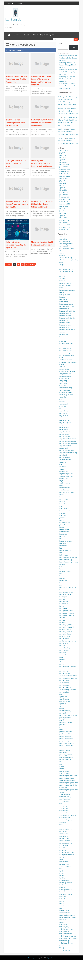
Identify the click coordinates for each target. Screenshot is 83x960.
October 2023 (64, 229)
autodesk (62, 278)
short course (63, 845)
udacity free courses (66, 906)
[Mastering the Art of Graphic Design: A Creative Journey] (43, 229)
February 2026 (64, 164)
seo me (61, 827)
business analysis (65, 313)
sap (60, 764)
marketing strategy (65, 636)
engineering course (66, 474)
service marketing (65, 841)
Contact (19, 3)
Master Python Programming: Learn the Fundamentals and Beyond (41, 163)
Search (60, 44)
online (61, 664)
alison (61, 262)
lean (60, 583)
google (61, 520)
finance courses (64, 499)
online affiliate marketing (67, 666)
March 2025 (63, 190)
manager (62, 620)
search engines (64, 794)
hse (60, 548)
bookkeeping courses (66, 306)
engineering (63, 471)
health (61, 527)
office (61, 662)
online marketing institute (68, 676)
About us (10, 3)
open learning (64, 699)
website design (64, 941)
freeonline (62, 515)
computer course (65, 376)
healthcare (63, 534)
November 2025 (64, 171)
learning (62, 599)
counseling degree (65, 392)
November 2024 (64, 199)
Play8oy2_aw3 (62, 97)
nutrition (62, 659)
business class (64, 320)
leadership (63, 580)
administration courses (67, 248)
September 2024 (65, 204)
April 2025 (62, 188)
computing (63, 381)
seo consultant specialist (67, 815)
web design (63, 924)
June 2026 (62, 155)
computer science (65, 378)
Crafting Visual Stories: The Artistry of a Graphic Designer (16, 163)
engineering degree (66, 478)
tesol (61, 885)
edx (60, 464)
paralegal (62, 713)
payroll (61, 720)
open (61, 694)
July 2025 (62, 181)
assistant (62, 274)
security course (64, 799)
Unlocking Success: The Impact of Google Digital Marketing (67, 65)
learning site (63, 601)
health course (64, 529)
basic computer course (67, 290)
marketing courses (65, 632)
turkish (61, 901)
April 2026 (62, 160)
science (61, 769)
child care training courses (68, 362)
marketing (62, 622)
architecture (63, 267)
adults (61, 253)
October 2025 (64, 174)
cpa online (63, 406)
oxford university (65, 711)
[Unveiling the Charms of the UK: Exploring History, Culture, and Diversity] (43, 188)
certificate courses (65, 350)
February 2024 (64, 220)
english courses (64, 483)
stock (61, 869)
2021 (61, 237)
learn (61, 585)
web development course (68, 936)
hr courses (63, 546)
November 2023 (64, 227)
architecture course (66, 269)
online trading (64, 683)
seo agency (63, 806)
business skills (64, 334)
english (61, 481)
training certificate (65, 889)
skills (61, 859)
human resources (65, 550)
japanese (62, 564)
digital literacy (64, 434)
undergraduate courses (67, 915)
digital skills (63, 455)
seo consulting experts (67, 820)
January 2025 (63, 195)
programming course (66, 741)
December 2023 (64, 225)
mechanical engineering (67, 641)
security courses (64, 801)
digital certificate (65, 432)
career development (66, 343)
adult (61, 251)
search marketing (65, 797)
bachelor (62, 281)
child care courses (65, 360)
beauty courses (64, 295)
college (61, 364)
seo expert (63, 822)
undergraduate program (67, 917)
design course (64, 427)
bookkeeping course (66, 304)
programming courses (66, 743)
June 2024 (62, 211)
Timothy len (62, 129)
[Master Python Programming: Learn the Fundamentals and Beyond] (43, 148)
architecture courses (66, 271)
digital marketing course (67, 439)
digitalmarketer (64, 457)
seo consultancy (64, 813)
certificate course (65, 348)
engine (61, 469)
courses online (64, 404)
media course (64, 643)
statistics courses (65, 866)
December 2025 (64, 169)
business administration (67, 311)
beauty (61, 292)
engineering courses (66, 476)
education (62, 462)
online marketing (65, 673)
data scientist (64, 413)
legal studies (63, 604)
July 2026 (62, 153)
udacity (61, 903)
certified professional (66, 355)
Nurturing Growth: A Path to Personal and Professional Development (42, 123)
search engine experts (66, 778)
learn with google (65, 594)
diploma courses (65, 460)
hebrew (62, 536)
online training (64, 685)
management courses (66, 613)
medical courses (64, 650)
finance (61, 495)
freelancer (62, 513)
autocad (62, 276)
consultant (63, 383)
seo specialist (64, 836)
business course (64, 323)
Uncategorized (64, 910)
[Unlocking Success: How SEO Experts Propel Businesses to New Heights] (17, 188)
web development (65, 934)
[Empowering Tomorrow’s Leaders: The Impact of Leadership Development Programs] (43, 63)
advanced (62, 255)
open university (64, 701)
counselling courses (66, 395)
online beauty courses (66, 669)
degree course (64, 418)
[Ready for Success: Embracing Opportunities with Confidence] (17, 107)
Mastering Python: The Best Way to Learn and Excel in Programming (16, 79)
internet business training (68, 557)
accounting (63, 239)
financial (62, 501)
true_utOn (61, 138)
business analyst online (67, 318)
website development (66, 943)
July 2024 (62, 209)
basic (61, 288)
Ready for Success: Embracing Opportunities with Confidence (15, 123)
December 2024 (64, 197)
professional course (66, 736)
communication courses (67, 371)
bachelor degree (65, 285)
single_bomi (62, 108)
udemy (61, 908)
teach (61, 871)
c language (63, 341)
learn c (61, 590)
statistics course (64, 864)
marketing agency (65, 625)
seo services (63, 834)
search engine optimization (68, 783)
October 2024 (64, 202)
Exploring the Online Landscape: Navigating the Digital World (16, 245)
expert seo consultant (66, 492)
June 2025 (62, 183)
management (63, 608)
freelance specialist (66, 511)
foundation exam (65, 504)
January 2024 (63, 222)
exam (61, 485)
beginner (62, 297)
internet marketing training (68, 562)
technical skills (64, 880)
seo (60, 804)
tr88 (59, 117)
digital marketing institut (67, 441)
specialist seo (64, 862)
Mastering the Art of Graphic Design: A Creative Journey (42, 243)
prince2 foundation (65, 732)
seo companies (64, 808)
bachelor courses (65, 283)
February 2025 (64, 192)
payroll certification (65, 722)
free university (64, 508)
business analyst (65, 316)
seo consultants (64, 817)
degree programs (65, 422)
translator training (65, 894)
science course (64, 771)
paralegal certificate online (68, 715)
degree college (64, 416)
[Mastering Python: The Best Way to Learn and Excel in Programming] (17, 63)
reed (61, 762)
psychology (63, 752)
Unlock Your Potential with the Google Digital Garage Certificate (68, 58)
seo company (63, 810)
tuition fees (63, 899)
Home (11, 50)
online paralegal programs (68, 678)
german (62, 518)
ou (60, 706)
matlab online (64, 639)
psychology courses (66, 757)
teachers (62, 876)
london (61, 606)
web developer (64, 931)
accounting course (65, 241)
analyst (61, 264)
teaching (62, 878)
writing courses (64, 950)
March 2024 (63, 218)
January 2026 (63, 167)
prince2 (62, 729)
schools (61, 766)
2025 (16, 50)
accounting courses (66, 244)
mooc (61, 657)
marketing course (65, 629)
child (61, 357)
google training (64, 522)
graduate (62, 525)
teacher (62, 873)
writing (61, 948)
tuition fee (62, 896)
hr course (62, 543)
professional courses (66, 738)
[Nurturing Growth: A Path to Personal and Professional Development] (43, 107)
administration (64, 246)
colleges (62, 367)
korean (61, 569)
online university (65, 687)
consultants (63, 385)
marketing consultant (66, 627)
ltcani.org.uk (13, 19)
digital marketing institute (68, 443)
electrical (62, 467)
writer (61, 945)
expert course (64, 490)
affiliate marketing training (68, 260)
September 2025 (65, 176)
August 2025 (63, 178)
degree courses (64, 420)
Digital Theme (51, 958)
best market (63, 299)
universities (63, 920)
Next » (32, 264)
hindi (61, 539)
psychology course (65, 755)
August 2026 (63, 150)
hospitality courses (65, 541)
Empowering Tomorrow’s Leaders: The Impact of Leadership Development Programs (41, 80)
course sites (63, 399)
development (63, 429)
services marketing (65, 843)
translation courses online (68, 892)
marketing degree (65, 634)
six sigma (62, 850)
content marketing (65, 388)
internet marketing (65, 560)
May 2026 (62, 157)
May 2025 (62, 185)
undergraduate (64, 913)
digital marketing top (66, 450)
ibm (60, 553)
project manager (65, 750)
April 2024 (62, 215)
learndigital (63, 597)
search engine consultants (68, 776)
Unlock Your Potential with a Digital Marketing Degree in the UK (68, 72)
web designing (64, 927)
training (62, 887)
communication (64, 369)
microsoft (62, 653)
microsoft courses (65, 655)
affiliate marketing (65, 258)
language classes (65, 571)
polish (61, 727)
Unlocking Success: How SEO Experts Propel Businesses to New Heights (17, 204)
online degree (64, 671)
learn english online (66, 592)
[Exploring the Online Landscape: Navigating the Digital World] (17, 229)
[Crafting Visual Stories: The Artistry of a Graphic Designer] (17, 148)
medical (62, 646)
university (62, 922)
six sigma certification (66, 852)
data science (63, 411)
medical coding (64, 648)
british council (64, 309)
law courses (63, 578)
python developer (65, 759)
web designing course (66, 929)
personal (62, 725)
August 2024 (63, 206)
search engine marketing (67, 780)
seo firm (62, 824)
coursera (62, 402)
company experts (65, 374)
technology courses (65, 883)
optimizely (62, 704)
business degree (65, 327)
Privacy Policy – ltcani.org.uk (43, 35)
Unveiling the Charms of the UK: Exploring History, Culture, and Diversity (42, 204)
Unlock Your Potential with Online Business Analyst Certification (68, 110)
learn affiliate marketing (67, 587)
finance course (64, 497)
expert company (64, 488)
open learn (63, 697)
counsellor (63, 397)
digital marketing (65, 436)
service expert (64, 838)
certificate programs (66, 353)
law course (63, 576)
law (60, 574)
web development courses (68, 938)
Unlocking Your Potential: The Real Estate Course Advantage (67, 79)
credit (61, 409)
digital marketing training (68, 453)
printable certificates (66, 734)
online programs (65, 680)
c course (62, 339)
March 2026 (63, 162)
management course (66, 611)
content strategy (64, 390)
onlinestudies (64, 692)
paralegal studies (65, 718)
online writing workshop (67, 690)
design (61, 425)
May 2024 (62, 213)
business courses (65, 325)
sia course (62, 848)
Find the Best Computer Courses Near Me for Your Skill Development (68, 86)
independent (63, 555)
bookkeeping (63, 302)
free (60, 506)
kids (60, 567)
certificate (62, 346)
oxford (61, 708)
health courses (64, 532)
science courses (64, 773)
